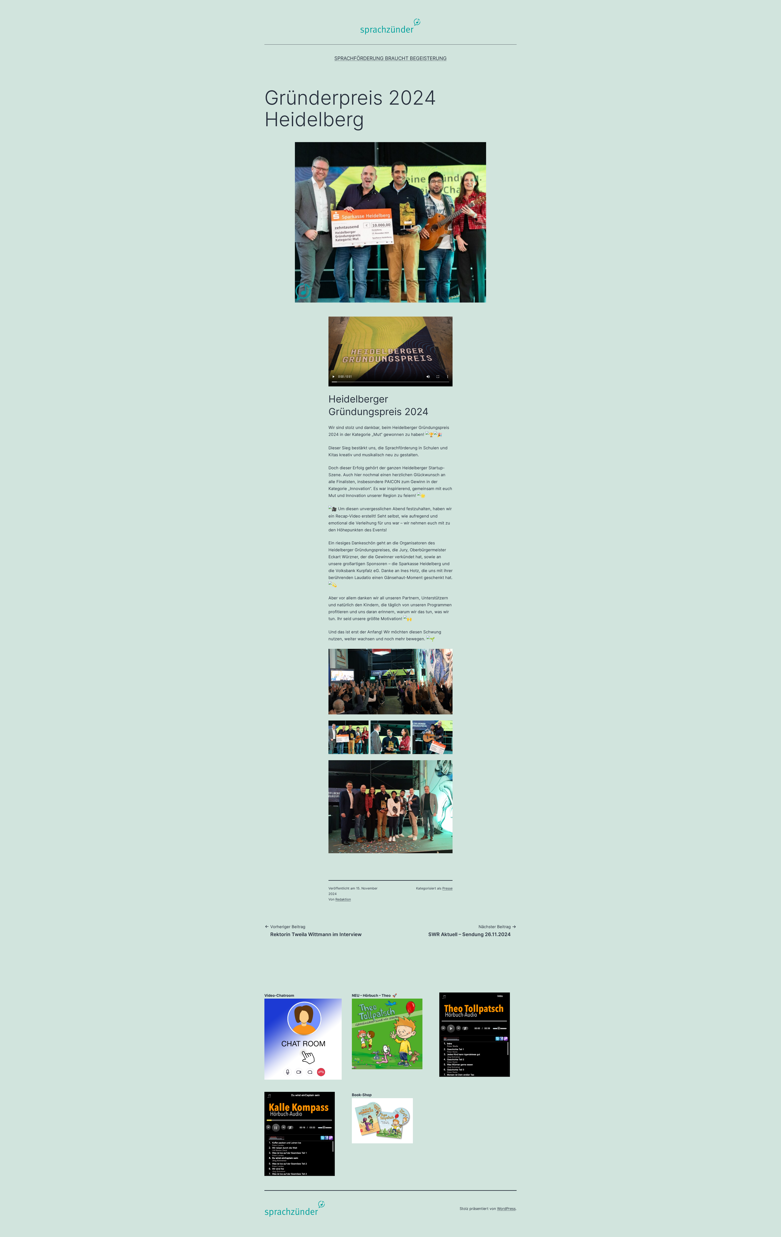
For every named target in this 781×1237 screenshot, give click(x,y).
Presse (447, 888)
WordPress (506, 1208)
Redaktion (343, 899)
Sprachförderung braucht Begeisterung (390, 58)
